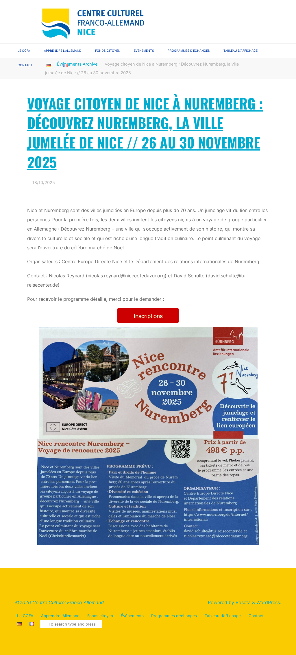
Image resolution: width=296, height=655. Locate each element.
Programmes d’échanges (174, 615)
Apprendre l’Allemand (60, 615)
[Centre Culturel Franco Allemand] (93, 21)
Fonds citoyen (100, 615)
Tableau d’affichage (223, 615)
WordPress (268, 602)
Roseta (242, 602)
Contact (256, 615)
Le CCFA (25, 615)
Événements (132, 615)
